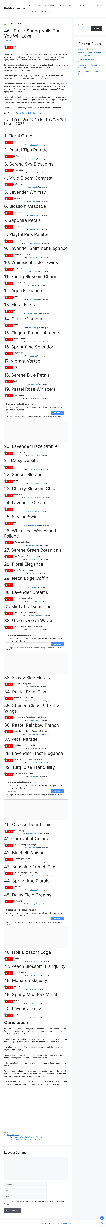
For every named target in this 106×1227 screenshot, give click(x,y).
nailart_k (33, 285)
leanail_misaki (33, 299)
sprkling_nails (33, 904)
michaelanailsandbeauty (33, 497)
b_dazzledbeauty (33, 313)
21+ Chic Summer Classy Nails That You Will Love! (24, 1139)
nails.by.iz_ (33, 159)
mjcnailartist (33, 1017)
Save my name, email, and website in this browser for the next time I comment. (35, 1202)
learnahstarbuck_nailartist (33, 876)
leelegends (33, 483)
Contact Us (32, 11)
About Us (94, 5)
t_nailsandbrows (33, 545)
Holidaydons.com (15, 8)
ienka (35, 748)
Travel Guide (82, 5)
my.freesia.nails (33, 173)
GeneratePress (66, 1224)
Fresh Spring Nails (13, 1135)
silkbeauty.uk (33, 384)
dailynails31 (33, 455)
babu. (31, 748)
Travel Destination (66, 5)
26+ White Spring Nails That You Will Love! (30, 113)
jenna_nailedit (33, 848)
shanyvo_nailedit (33, 511)
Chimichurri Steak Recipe (88, 49)
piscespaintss (33, 201)
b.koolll (33, 686)
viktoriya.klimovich (33, 734)
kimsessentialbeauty (33, 615)
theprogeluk (33, 573)
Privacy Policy (46, 11)
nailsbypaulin (33, 257)
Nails (8, 1132)
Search (81, 24)
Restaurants (41, 5)
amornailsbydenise (33, 961)
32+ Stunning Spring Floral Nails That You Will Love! (24, 1137)
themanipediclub (33, 398)
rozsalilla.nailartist (33, 559)
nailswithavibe (33, 271)
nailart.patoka (33, 776)
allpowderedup (33, 328)
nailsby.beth (33, 989)
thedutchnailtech (33, 525)
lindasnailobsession (33, 243)
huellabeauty (33, 469)
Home (30, 5)
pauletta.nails (33, 187)
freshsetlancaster (33, 701)
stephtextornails (33, 833)
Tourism (53, 5)
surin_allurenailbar (33, 370)
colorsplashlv (33, 629)
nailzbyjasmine (33, 601)
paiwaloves (33, 145)
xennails (33, 587)
